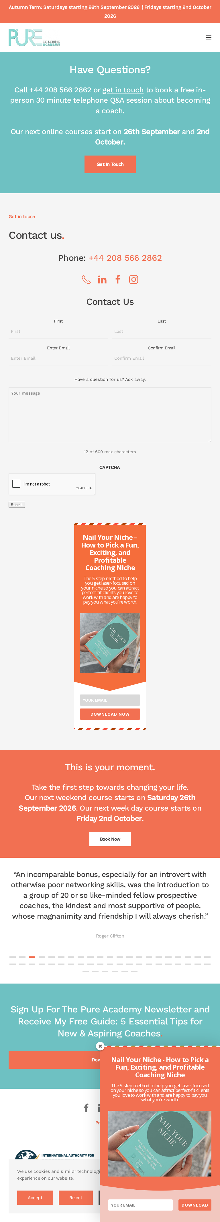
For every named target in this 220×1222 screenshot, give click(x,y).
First (58, 321)
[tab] (12, 957)
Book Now (110, 839)
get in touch (123, 89)
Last (162, 321)
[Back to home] (34, 37)
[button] (208, 37)
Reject (75, 1197)
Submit (17, 505)
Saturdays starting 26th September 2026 (91, 7)
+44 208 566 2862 (125, 258)
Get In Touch (110, 164)
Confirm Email (161, 348)
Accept (35, 1197)
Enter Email (58, 348)
